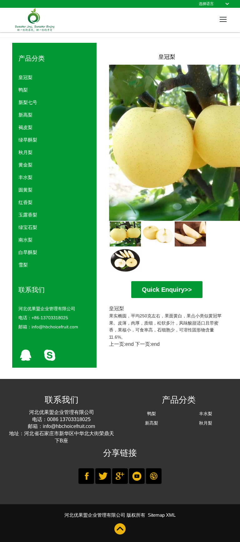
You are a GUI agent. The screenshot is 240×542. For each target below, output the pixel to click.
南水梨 (25, 239)
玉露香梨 (27, 214)
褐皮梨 (25, 127)
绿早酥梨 (27, 139)
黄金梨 (25, 164)
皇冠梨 (25, 77)
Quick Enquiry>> (167, 289)
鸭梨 (23, 89)
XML (171, 515)
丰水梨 (25, 177)
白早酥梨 (27, 252)
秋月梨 (25, 152)
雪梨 (23, 264)
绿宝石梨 (27, 227)
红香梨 (25, 202)
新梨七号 (27, 102)
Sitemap (156, 515)
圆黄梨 (25, 189)
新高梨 (25, 114)
